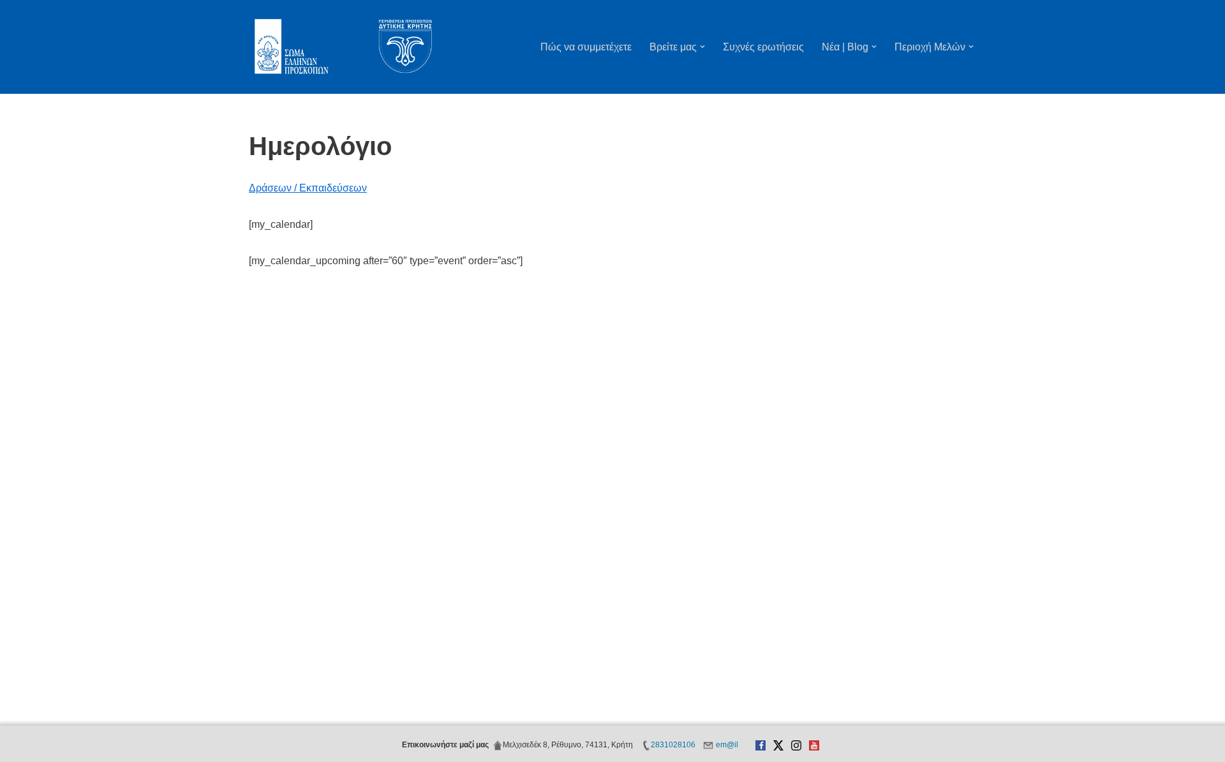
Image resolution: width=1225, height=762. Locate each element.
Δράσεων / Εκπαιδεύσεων (308, 188)
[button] (702, 46)
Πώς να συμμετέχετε (586, 46)
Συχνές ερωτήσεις (763, 46)
